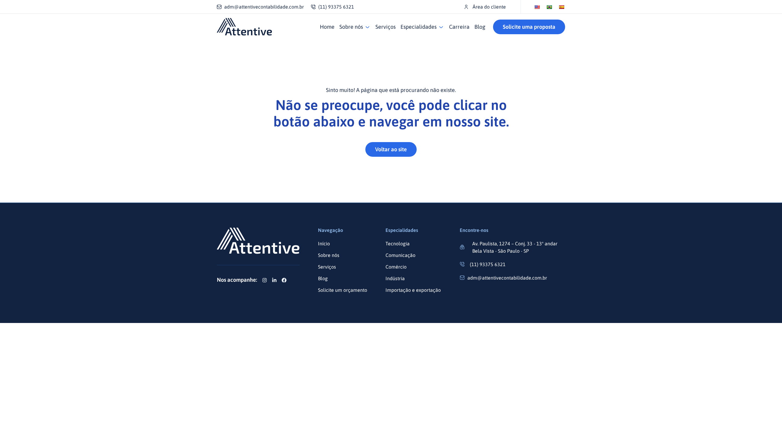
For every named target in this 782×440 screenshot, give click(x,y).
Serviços (385, 27)
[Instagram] (264, 280)
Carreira (459, 27)
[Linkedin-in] (274, 280)
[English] (537, 7)
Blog (479, 27)
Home (327, 27)
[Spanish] (561, 7)
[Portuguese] (549, 7)
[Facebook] (284, 280)
